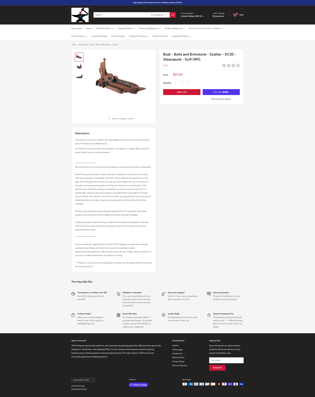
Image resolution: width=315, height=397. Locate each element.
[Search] (173, 15)
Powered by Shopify (79, 389)
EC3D (165, 65)
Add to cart (182, 92)
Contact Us (177, 353)
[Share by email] (238, 65)
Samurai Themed (160, 36)
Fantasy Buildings (99, 36)
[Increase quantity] (188, 83)
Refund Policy (178, 357)
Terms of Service (179, 365)
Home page (76, 28)
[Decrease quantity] (175, 83)
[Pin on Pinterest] (228, 65)
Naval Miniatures (103, 28)
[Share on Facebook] (224, 65)
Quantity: (167, 83)
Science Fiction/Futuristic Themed (204, 28)
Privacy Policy (178, 361)
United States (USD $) (81, 380)
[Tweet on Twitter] (233, 65)
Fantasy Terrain (78, 36)
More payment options (221, 99)
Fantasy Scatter (118, 36)
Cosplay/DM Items (180, 36)
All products (83, 45)
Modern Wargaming (173, 28)
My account (218, 16)
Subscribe (217, 367)
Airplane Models (125, 28)
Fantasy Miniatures (137, 36)
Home (73, 45)
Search (89, 28)
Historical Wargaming (148, 28)
